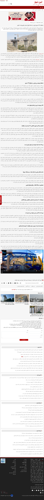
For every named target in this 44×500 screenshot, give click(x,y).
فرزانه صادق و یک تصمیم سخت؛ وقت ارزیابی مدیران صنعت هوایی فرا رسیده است (29, 365)
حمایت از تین (25, 464)
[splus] (42, 492)
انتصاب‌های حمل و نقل (12, 472)
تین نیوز (37, 59)
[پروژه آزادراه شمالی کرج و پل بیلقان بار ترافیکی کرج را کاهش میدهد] (7, 298)
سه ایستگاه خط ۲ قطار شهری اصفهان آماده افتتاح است (32, 419)
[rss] (42, 490)
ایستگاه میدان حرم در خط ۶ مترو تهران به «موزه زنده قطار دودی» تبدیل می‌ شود (28, 451)
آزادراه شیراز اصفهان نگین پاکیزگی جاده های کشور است (32, 440)
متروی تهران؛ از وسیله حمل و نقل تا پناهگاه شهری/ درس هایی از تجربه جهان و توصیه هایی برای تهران (26, 368)
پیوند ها (25, 468)
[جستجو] (11, 4)
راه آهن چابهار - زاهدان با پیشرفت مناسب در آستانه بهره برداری (32, 356)
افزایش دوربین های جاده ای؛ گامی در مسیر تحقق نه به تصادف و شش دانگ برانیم (28, 384)
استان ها (39, 9)
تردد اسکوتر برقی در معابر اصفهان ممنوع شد (34, 447)
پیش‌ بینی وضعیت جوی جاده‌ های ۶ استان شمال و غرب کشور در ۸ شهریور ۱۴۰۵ (29, 352)
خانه (42, 9)
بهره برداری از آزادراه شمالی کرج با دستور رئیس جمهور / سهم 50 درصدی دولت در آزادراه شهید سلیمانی (25, 377)
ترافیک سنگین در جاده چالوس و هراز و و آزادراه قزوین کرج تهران (31, 389)
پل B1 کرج (27, 286)
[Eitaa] (34, 490)
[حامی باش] (1, 262)
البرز (35, 9)
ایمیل (41, 335)
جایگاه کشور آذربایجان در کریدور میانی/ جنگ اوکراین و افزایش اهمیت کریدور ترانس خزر (28, 370)
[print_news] (20, 283)
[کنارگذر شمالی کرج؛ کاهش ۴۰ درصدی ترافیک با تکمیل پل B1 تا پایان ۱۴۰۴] (36, 298)
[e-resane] (3, 461)
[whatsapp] (2, 283)
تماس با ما (25, 461)
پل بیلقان (33, 286)
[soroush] (13, 283)
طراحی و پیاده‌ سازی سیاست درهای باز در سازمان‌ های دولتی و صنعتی (31, 354)
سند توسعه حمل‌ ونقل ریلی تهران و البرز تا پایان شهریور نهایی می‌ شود (30, 398)
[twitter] (6, 283)
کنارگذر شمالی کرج (40, 286)
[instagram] (40, 490)
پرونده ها (14, 461)
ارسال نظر (23, 339)
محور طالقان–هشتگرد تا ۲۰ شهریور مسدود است (33, 382)
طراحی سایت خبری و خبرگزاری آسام (6, 495)
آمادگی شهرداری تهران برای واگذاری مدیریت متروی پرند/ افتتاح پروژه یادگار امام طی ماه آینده (27, 423)
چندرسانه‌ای (14, 462)
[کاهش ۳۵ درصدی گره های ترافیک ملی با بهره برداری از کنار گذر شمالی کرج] (36, 309)
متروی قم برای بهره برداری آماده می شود (35, 437)
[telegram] (8, 283)
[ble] (10, 283)
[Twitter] (1, 260)
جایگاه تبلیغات (24, 462)
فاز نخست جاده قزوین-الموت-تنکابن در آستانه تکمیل (33, 405)
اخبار (33, 9)
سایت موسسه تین (24, 470)
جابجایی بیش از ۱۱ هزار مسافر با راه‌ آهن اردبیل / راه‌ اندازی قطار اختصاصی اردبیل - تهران (27, 442)
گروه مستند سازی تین (24, 471)
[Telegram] (1, 257)
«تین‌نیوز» (41, 460)
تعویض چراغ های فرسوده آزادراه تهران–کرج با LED (33, 391)
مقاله (15, 463)
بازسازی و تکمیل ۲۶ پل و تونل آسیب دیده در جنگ (33, 380)
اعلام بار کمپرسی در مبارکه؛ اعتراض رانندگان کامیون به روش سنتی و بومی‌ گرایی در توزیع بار (27, 449)
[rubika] (15, 283)
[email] (36, 490)
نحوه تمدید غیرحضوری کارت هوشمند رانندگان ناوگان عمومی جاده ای (30, 416)
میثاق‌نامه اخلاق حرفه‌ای (23, 467)
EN (6, 1)
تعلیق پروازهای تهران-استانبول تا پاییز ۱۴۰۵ (34, 410)
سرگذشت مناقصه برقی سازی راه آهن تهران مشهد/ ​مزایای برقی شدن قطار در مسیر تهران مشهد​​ (27, 359)
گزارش (15, 465)
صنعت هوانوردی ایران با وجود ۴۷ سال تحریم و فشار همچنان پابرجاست (31, 361)
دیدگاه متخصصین (13, 466)
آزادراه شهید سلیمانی (20, 286)
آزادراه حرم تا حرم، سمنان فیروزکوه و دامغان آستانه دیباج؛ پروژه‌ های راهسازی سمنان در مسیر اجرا (26, 414)
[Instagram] (1, 255)
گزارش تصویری (14, 468)
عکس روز (14, 471)
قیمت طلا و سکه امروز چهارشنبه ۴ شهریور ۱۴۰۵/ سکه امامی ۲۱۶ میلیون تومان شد (28, 412)
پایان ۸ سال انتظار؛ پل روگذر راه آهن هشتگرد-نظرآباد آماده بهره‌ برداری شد (30, 395)
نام (41, 330)
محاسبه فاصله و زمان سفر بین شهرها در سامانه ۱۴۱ (33, 426)
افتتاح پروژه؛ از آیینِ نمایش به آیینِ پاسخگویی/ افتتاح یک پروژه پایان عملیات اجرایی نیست (28, 349)
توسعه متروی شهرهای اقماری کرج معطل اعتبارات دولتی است (32, 393)
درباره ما (25, 459)
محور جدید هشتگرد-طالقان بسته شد (35, 386)
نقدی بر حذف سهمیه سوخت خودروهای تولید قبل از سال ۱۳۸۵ (31, 407)
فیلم (15, 469)
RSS (26, 465)
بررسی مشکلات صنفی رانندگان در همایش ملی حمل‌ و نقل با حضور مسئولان (30, 363)
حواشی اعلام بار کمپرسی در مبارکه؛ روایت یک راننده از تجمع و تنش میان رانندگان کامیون (27, 435)
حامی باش (14, 474)
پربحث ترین (39, 430)
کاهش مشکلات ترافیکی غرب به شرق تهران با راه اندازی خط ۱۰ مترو (31, 421)
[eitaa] (18, 283)
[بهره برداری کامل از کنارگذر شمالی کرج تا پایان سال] (22, 298)
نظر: (27, 330)
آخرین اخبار (39, 375)
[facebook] (4, 283)
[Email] (1, 252)
